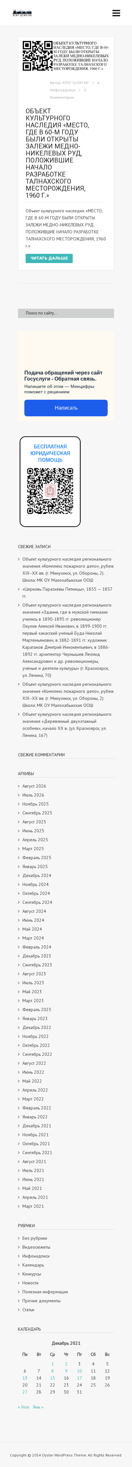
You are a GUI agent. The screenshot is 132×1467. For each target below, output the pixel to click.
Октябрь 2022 (36, 1045)
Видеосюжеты (36, 1247)
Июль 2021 (33, 1170)
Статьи (28, 1309)
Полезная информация (45, 1292)
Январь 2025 (35, 866)
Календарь (33, 1265)
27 (25, 1392)
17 (79, 1378)
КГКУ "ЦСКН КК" (75, 82)
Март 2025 (33, 848)
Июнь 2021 (33, 1179)
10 (79, 1371)
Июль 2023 (33, 983)
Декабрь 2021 (36, 1126)
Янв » (38, 1407)
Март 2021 (33, 1206)
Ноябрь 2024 (35, 884)
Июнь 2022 (33, 1072)
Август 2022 (34, 1063)
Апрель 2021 (35, 1197)
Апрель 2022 (35, 1090)
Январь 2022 (35, 1117)
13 (25, 1378)
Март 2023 (33, 1000)
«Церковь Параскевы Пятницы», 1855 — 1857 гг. (67, 592)
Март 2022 (33, 1099)
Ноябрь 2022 (35, 1036)
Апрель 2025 (35, 840)
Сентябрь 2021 (37, 1152)
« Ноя (23, 1407)
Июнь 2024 (33, 920)
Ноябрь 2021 (35, 1135)
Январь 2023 (35, 1018)
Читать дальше (49, 258)
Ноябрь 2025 (35, 804)
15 (52, 1378)
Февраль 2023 (36, 1009)
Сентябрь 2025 (37, 813)
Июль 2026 (33, 795)
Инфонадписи (63, 89)
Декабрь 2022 (36, 1027)
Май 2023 (32, 991)
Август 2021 (34, 1161)
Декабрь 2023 (36, 956)
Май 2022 (32, 1081)
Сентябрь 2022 (37, 1054)
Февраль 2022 (36, 1108)
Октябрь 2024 (36, 893)
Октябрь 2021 (36, 1143)
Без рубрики (34, 1238)
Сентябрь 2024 (37, 902)
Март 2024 (33, 938)
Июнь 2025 (33, 831)
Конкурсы (31, 1274)
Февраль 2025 (36, 857)
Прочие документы (41, 1301)
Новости (30, 1283)
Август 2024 (34, 911)
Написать (66, 408)
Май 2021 (32, 1188)
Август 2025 (34, 822)
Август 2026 (34, 786)
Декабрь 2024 (36, 875)
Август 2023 (34, 974)
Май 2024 (32, 929)
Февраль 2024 (36, 947)
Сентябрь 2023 (37, 965)
